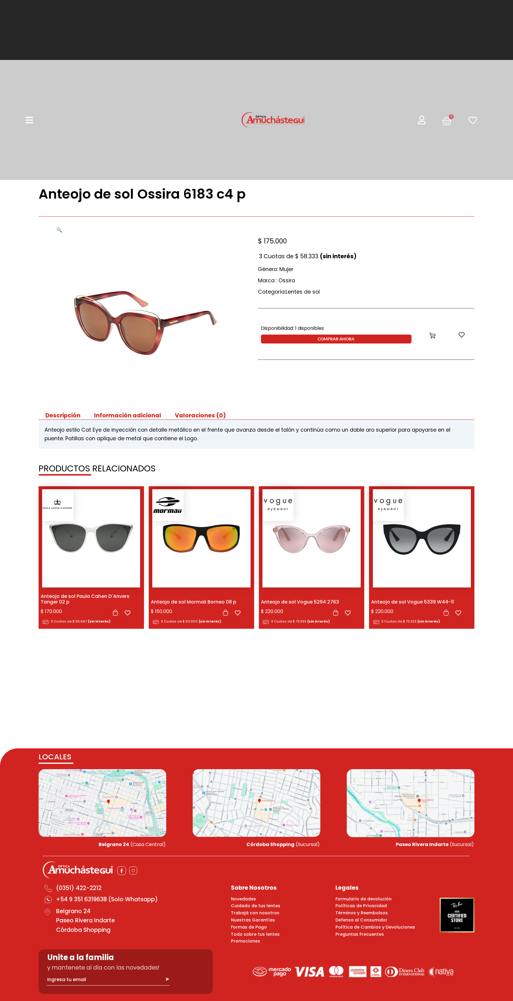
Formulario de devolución (363, 899)
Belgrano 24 (73, 911)
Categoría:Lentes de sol (289, 291)
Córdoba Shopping (83, 930)
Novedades (243, 899)
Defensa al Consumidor (361, 920)
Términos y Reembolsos (361, 913)
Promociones (245, 941)
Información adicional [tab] (127, 415)
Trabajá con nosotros (255, 913)
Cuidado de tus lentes (255, 906)
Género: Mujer (275, 269)
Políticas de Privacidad (361, 906)
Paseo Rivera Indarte (85, 920)
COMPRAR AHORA (336, 338)
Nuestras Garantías (253, 920)
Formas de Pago (249, 927)
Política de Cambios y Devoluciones (375, 927)
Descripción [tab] (62, 415)
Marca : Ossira (276, 280)
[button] (59, 230)
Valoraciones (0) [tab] (200, 415)
